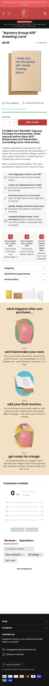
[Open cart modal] (44, 13)
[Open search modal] (8, 13)
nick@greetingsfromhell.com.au (21, 649)
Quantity (6, 117)
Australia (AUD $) (13, 665)
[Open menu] (3, 13)
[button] (25, 502)
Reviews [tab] (10, 540)
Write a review (32, 530)
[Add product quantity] (14, 122)
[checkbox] (10, 560)
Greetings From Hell (26, 669)
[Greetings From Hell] (24, 13)
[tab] (27, 540)
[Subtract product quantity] (4, 122)
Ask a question (17, 530)
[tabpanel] (24, 572)
